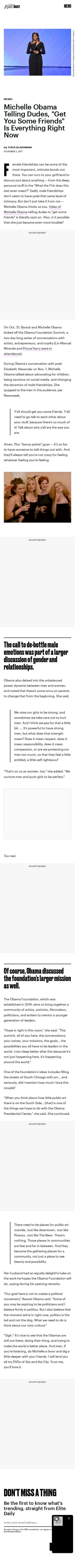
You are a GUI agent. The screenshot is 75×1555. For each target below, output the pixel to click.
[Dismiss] (69, 1518)
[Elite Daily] (12, 6)
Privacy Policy (14, 1531)
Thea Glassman (20, 147)
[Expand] (56, 1518)
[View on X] (37, 814)
